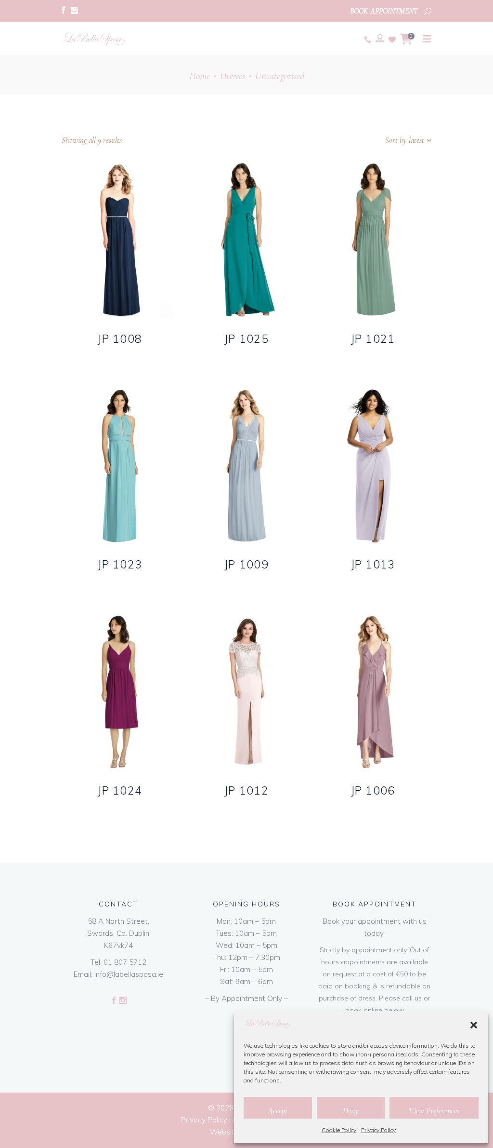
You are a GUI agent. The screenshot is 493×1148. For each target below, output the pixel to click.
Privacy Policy (378, 1130)
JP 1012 (246, 790)
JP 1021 (373, 339)
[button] (474, 1025)
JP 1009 (246, 564)
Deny (351, 1110)
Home (199, 76)
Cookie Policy (339, 1130)
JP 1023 (120, 564)
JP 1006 (373, 790)
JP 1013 (373, 564)
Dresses (232, 76)
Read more (102, 354)
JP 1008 (120, 339)
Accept (277, 1110)
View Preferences (434, 1110)
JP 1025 (246, 339)
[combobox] (371, 140)
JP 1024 (120, 790)
